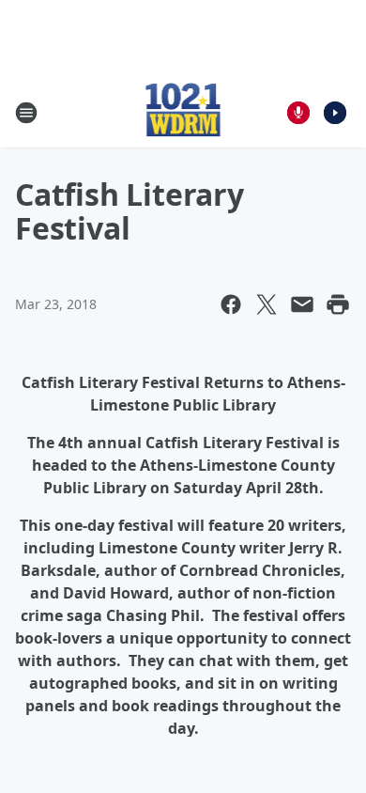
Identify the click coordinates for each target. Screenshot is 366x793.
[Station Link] (183, 112)
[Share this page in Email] (302, 304)
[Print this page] (338, 304)
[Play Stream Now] (335, 112)
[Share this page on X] (266, 304)
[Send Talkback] (298, 112)
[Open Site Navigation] (26, 112)
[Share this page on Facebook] (231, 304)
